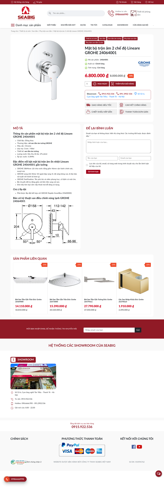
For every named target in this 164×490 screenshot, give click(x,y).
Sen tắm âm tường (114, 39)
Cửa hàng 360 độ (140, 25)
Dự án (83, 25)
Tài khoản (121, 2)
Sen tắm (35, 31)
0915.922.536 (26, 399)
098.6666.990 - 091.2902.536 (33, 403)
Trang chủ (14, 31)
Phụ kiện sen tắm (45, 31)
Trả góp (37, 2)
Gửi (138, 330)
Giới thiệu (51, 25)
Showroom (122, 25)
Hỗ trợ (149, 2)
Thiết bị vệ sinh (24, 31)
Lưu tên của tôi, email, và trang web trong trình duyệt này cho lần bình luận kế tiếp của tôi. (119, 165)
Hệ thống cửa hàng (20, 2)
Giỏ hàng (136, 2)
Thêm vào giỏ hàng (124, 84)
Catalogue (107, 25)
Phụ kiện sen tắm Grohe (94, 42)
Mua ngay (102, 84)
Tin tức (94, 25)
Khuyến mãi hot (68, 25)
